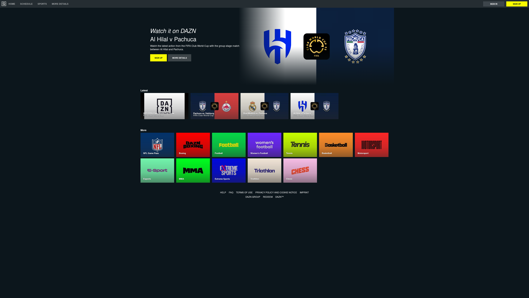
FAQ (231, 192)
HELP (223, 192)
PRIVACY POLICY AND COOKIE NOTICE (276, 192)
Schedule (26, 4)
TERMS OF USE (244, 192)
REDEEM (268, 196)
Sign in (493, 3)
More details (60, 4)
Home (12, 4)
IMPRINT (304, 192)
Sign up (517, 3)
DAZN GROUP (252, 196)
